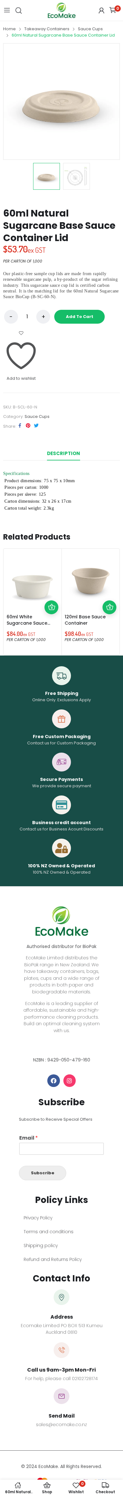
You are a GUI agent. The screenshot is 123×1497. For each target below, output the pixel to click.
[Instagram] (69, 1080)
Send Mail (62, 1415)
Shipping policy (41, 1245)
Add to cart (79, 317)
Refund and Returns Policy (53, 1259)
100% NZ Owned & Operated (61, 866)
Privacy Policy (38, 1218)
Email (28, 1138)
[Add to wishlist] (51, 593)
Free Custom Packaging (62, 736)
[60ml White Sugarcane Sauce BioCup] (32, 578)
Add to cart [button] (51, 607)
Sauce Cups (37, 416)
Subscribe (42, 1173)
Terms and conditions (48, 1231)
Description (63, 453)
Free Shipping (61, 693)
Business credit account (61, 822)
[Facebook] (53, 1080)
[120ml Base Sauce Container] (90, 578)
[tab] (63, 453)
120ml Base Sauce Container (85, 620)
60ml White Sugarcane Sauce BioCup (27, 623)
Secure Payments (61, 779)
